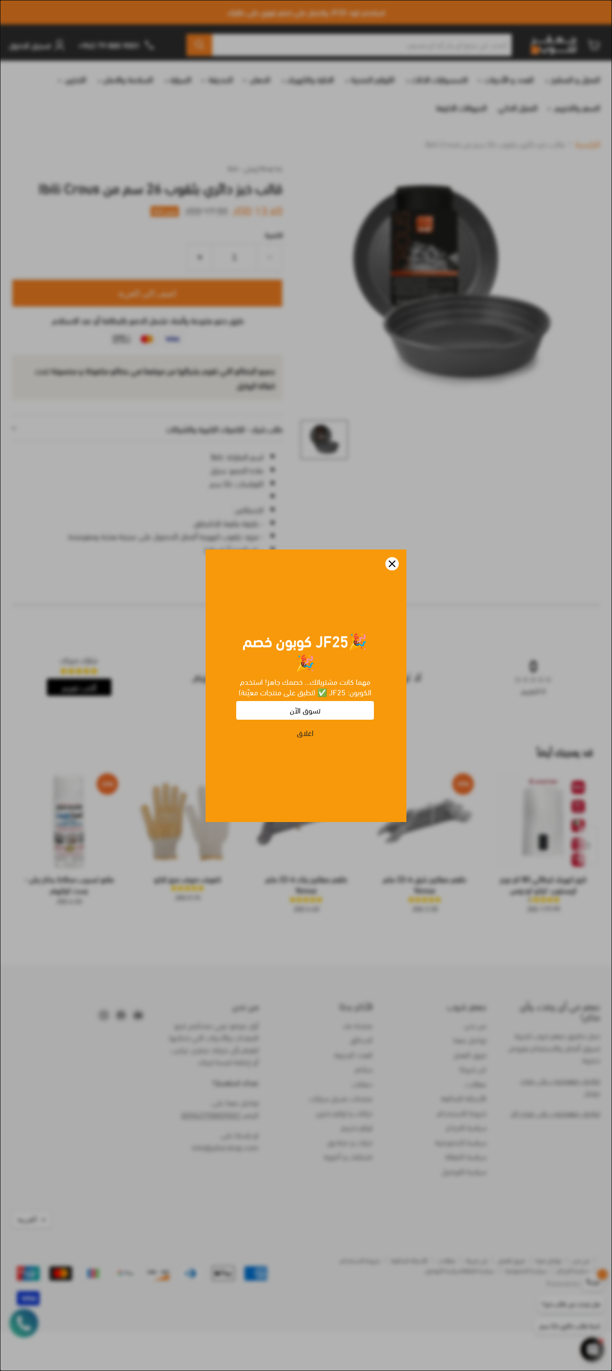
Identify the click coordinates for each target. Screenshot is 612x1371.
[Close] (392, 563)
